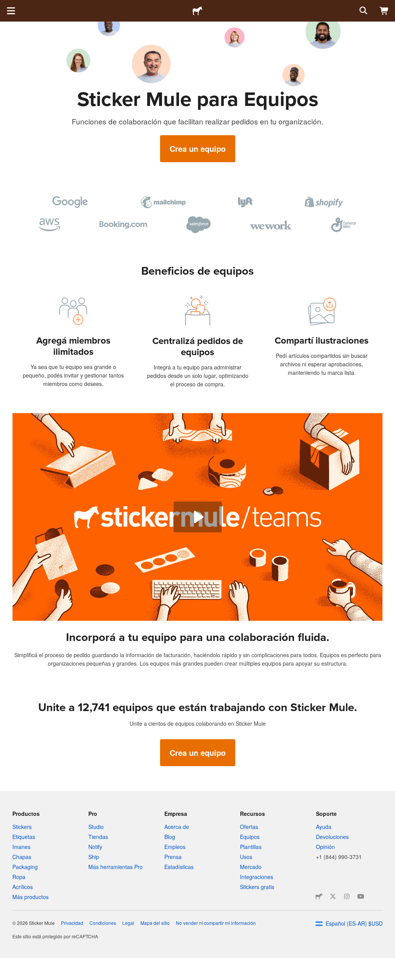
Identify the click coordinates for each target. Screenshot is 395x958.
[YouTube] (361, 896)
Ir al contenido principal (6, 6)
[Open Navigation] (11, 11)
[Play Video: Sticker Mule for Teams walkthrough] (198, 517)
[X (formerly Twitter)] (333, 896)
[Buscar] (362, 11)
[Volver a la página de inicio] (197, 11)
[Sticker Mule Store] (319, 896)
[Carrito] (384, 11)
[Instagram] (347, 896)
